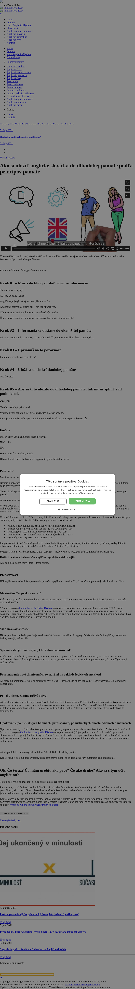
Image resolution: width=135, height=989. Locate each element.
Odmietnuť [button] (53, 501)
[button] (67, 509)
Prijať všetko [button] (82, 501)
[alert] (67, 494)
